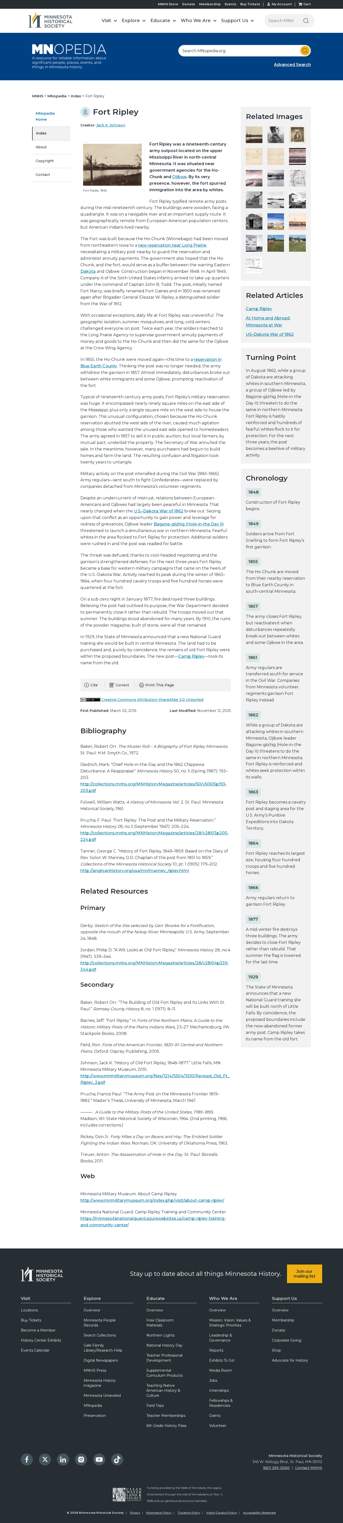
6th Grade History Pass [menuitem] (166, 1425)
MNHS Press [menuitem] (95, 1370)
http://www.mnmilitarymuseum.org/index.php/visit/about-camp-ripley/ (152, 1200)
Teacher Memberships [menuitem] (165, 1415)
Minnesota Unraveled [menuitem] (102, 1395)
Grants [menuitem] (214, 1415)
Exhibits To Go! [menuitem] (222, 1360)
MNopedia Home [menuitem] (45, 116)
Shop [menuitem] (276, 1350)
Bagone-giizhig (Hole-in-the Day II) (189, 524)
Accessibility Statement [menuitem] (259, 1512)
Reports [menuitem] (216, 1350)
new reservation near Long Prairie (172, 245)
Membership (210, 4)
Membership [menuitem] (283, 1320)
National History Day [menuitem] (164, 1345)
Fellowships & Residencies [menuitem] (221, 1403)
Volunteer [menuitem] (217, 1425)
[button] (109, 21)
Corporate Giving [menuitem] (286, 1340)
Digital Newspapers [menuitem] (101, 1360)
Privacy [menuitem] (135, 1512)
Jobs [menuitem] (213, 1380)
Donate (188, 4)
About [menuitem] (41, 147)
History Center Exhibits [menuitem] (41, 1340)
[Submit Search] (305, 50)
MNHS (38, 96)
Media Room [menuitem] (220, 1370)
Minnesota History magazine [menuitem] (100, 1383)
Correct (122, 685)
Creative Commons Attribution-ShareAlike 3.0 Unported (152, 699)
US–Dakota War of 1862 (270, 334)
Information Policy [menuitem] (159, 1512)
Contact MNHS (308, 1468)
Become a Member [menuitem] (38, 1330)
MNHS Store (168, 4)
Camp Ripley (191, 656)
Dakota (88, 271)
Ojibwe (179, 176)
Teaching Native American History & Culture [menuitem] (163, 1390)
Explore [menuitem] (92, 1298)
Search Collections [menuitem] (100, 1335)
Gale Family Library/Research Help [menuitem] (103, 1348)
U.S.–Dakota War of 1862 (158, 511)
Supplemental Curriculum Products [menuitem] (164, 1373)
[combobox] (244, 50)
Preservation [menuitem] (95, 1415)
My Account (282, 4)
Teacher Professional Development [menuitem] (164, 1358)
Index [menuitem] (41, 133)
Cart (307, 4)
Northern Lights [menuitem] (160, 1335)
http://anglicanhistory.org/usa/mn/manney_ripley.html (134, 870)
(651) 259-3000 (276, 1468)
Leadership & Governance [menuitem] (220, 1338)
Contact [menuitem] (43, 174)
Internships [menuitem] (219, 1390)
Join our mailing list (304, 1274)
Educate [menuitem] (155, 1298)
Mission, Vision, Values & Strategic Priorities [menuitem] (230, 1323)
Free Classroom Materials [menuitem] (160, 1323)
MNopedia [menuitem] (93, 1405)
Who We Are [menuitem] (223, 1298)
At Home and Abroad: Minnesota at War (268, 321)
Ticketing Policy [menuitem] (189, 1512)
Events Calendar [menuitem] (35, 1350)
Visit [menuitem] (25, 1298)
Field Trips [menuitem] (155, 1405)
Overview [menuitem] (92, 1310)
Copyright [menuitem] (45, 161)
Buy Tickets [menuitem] (31, 1320)
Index (76, 96)
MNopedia (57, 96)
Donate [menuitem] (278, 1330)
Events (230, 4)
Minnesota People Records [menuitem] (100, 1323)
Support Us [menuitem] (284, 1298)
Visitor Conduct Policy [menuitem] (221, 1512)
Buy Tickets (250, 4)
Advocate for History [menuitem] (290, 1360)
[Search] (306, 20)
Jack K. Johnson (110, 125)
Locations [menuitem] (29, 1310)
